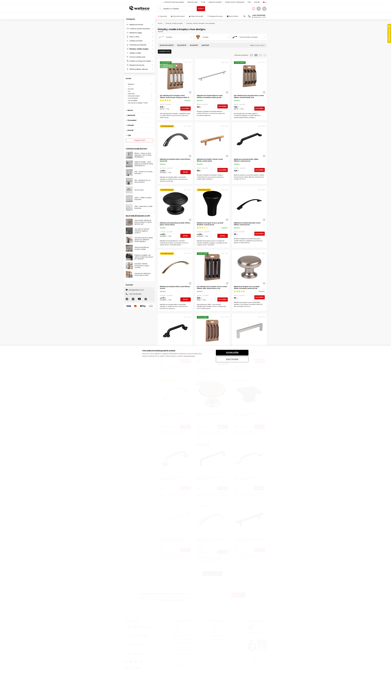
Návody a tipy (193, 2)
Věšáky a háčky (135, 53)
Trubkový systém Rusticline (140, 29)
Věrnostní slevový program (174, 2)
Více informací (189, 356)
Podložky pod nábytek (138, 45)
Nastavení (232, 359)
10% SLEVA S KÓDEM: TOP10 (140, 103)
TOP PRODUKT (140, 98)
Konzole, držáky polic (137, 57)
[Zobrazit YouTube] (139, 299)
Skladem (140, 84)
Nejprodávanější (166, 45)
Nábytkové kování (136, 25)
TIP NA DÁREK (140, 101)
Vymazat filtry (139, 140)
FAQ (249, 2)
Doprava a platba (215, 2)
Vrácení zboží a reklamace (234, 2)
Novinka (140, 89)
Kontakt (257, 2)
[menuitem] (163, 16)
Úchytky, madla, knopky (139, 49)
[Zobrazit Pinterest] (146, 299)
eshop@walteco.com (136, 290)
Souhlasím (232, 352)
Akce (140, 87)
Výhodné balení (140, 96)
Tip (140, 91)
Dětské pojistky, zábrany (139, 69)
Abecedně (205, 45)
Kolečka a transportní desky (140, 61)
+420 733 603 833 (135, 294)
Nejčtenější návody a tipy (138, 216)
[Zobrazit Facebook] (127, 299)
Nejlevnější (181, 45)
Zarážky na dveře (136, 41)
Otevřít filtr (164, 51)
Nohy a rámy (134, 37)
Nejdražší (194, 45)
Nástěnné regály (136, 33)
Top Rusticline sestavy (136, 148)
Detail (185, 172)
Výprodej (140, 94)
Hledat (201, 8)
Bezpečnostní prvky (137, 65)
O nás (203, 2)
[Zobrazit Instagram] (133, 299)
